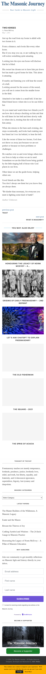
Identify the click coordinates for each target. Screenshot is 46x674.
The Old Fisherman (23, 375)
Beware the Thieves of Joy (13, 526)
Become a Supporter (23, 651)
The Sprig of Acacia (23, 444)
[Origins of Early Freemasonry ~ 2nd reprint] (23, 283)
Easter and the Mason (11, 520)
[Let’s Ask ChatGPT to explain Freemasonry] (23, 320)
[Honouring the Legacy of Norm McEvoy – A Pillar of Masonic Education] (23, 246)
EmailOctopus (28, 614)
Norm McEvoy (9, 30)
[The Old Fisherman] (23, 357)
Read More (28, 672)
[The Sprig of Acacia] (23, 426)
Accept (19, 672)
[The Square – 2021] (23, 392)
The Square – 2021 (23, 409)
